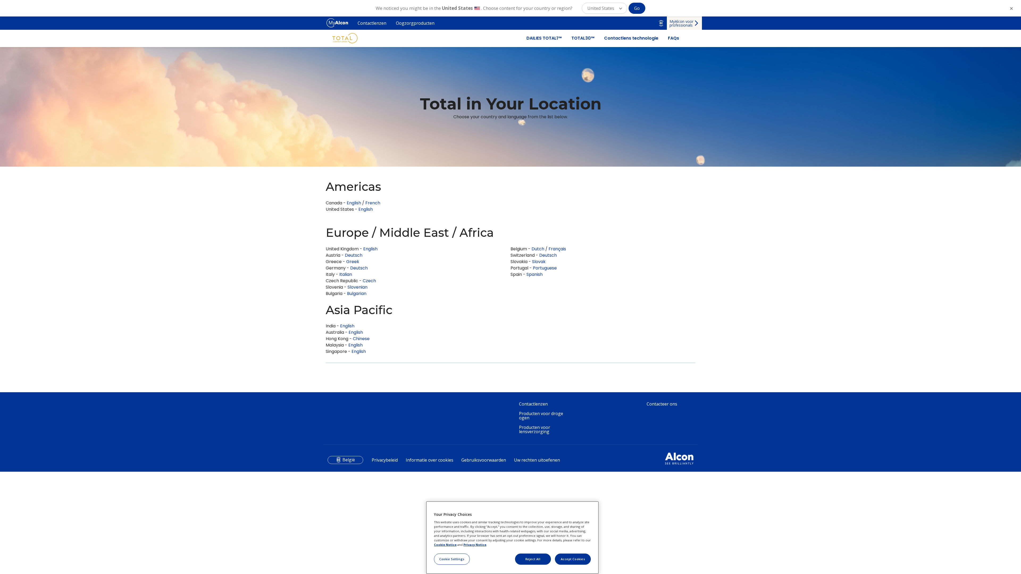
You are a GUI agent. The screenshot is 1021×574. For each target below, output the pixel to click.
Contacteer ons (662, 404)
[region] (512, 537)
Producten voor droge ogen (541, 415)
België (348, 460)
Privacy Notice (474, 545)
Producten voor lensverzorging (534, 429)
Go (637, 8)
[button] (604, 8)
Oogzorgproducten (415, 23)
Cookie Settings (452, 559)
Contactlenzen (372, 23)
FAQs (673, 38)
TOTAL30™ (583, 38)
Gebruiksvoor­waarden (483, 460)
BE (661, 23)
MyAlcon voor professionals (681, 23)
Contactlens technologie (631, 38)
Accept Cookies (573, 559)
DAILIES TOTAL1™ (544, 38)
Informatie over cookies (429, 460)
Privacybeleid (385, 460)
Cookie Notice (445, 545)
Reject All (533, 559)
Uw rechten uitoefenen (537, 460)
